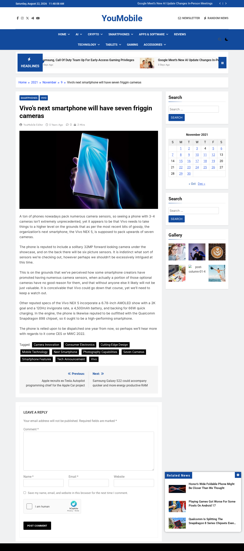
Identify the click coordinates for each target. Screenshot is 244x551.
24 (197, 167)
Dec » (201, 184)
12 (213, 155)
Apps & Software (152, 34)
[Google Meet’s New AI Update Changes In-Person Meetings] (131, 65)
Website (119, 476)
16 (189, 161)
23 (189, 167)
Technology (87, 44)
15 (181, 161)
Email (73, 476)
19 (213, 161)
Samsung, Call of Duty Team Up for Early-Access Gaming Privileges (72, 60)
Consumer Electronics (80, 345)
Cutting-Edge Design (114, 345)
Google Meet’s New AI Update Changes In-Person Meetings (175, 3)
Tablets (111, 44)
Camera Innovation (46, 345)
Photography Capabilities (100, 352)
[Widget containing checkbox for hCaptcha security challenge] (52, 506)
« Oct (192, 184)
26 (213, 167)
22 (181, 167)
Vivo (44, 97)
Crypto (93, 34)
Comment (31, 429)
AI (77, 34)
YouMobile (122, 18)
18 (205, 161)
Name (28, 476)
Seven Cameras (133, 352)
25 (205, 167)
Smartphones (118, 34)
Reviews (180, 34)
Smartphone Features (36, 359)
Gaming (132, 44)
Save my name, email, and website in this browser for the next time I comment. (78, 493)
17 (197, 161)
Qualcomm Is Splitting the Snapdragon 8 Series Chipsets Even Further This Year (211, 523)
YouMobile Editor (33, 125)
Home (62, 34)
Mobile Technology (35, 352)
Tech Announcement (71, 359)
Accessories (153, 44)
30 (189, 173)
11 (205, 155)
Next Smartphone (65, 352)
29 (181, 173)
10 (197, 155)
